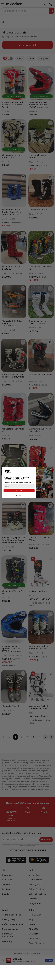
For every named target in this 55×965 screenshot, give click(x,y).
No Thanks (19, 495)
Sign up (19, 490)
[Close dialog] (51, 469)
